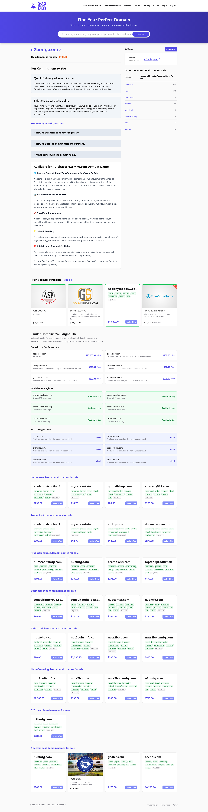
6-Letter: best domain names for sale (53, 748)
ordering (121, 765)
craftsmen (123, 570)
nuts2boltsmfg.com (48, 562)
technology (163, 762)
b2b (73, 573)
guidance (81, 607)
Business (128, 103)
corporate (120, 604)
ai (172, 765)
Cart (157, 6)
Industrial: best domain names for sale (54, 628)
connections (113, 607)
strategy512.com (157, 486)
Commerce (129, 84)
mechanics (38, 573)
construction (38, 494)
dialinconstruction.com (161, 524)
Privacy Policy (152, 805)
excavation (48, 494)
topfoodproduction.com (162, 562)
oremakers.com (119, 562)
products (118, 293)
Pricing (147, 6)
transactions (76, 494)
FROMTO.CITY (75, 779)
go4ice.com (116, 757)
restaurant (112, 765)
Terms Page (165, 805)
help (96, 607)
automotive (122, 648)
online (111, 293)
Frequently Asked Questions (48, 123)
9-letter (111, 573)
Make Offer (171, 49)
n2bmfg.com (44, 49)
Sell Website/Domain (112, 6)
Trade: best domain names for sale (51, 515)
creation (121, 567)
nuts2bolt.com (118, 637)
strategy (165, 494)
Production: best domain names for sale (55, 553)
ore (117, 570)
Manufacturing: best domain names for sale (57, 669)
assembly (58, 570)
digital (96, 491)
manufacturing (48, 570)
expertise (37, 611)
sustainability (38, 604)
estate (89, 494)
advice (55, 607)
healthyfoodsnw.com (123, 289)
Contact (127, 6)
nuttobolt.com (44, 637)
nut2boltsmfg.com (84, 637)
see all (68, 279)
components (76, 648)
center (130, 607)
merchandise (119, 494)
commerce (38, 491)
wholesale (149, 570)
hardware (43, 567)
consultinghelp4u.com (87, 600)
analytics (149, 494)
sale (83, 494)
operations (112, 535)
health (133, 293)
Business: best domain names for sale (53, 590)
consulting (49, 604)
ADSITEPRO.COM (39, 311)
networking (129, 604)
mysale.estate (81, 486)
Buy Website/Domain (92, 6)
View (99, 355)
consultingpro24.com (49, 600)
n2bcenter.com (118, 600)
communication (151, 765)
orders (47, 497)
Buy (99, 396)
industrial (37, 570)
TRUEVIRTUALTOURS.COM (154, 311)
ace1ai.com (153, 757)
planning (157, 494)
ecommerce (113, 297)
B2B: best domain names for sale (50, 710)
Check (98, 437)
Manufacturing (131, 116)
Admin (175, 805)
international (123, 532)
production (52, 567)
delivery (121, 297)
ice (127, 765)
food (128, 297)
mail (110, 497)
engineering (47, 642)
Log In (164, 6)
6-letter (78, 573)
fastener (37, 648)
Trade (127, 91)
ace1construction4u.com (51, 486)
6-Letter (128, 129)
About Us (137, 6)
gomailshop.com (120, 486)
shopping (129, 494)
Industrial (129, 110)
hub (110, 611)
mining (111, 570)
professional (46, 607)
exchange (122, 607)
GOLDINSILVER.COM (78, 311)
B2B (126, 123)
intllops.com (117, 524)
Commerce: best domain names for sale (54, 477)
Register (173, 6)
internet (126, 293)
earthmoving (38, 497)
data (168, 765)
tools (36, 567)
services (37, 607)
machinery (112, 648)
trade (52, 491)
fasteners (85, 648)
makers (132, 570)
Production (129, 97)
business (74, 570)
